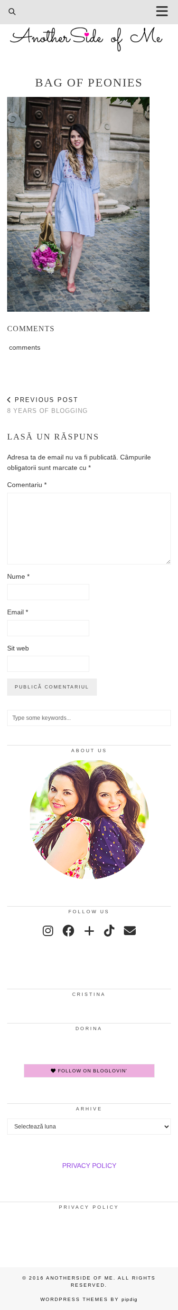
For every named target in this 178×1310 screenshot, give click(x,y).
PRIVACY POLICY (89, 1165)
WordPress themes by (89, 1299)
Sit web (18, 648)
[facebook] (69, 930)
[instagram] (48, 930)
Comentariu (27, 484)
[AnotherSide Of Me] (89, 34)
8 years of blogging (47, 405)
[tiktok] (109, 930)
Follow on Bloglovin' (91, 1070)
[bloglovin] (89, 930)
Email (17, 612)
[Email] (130, 930)
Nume (18, 576)
